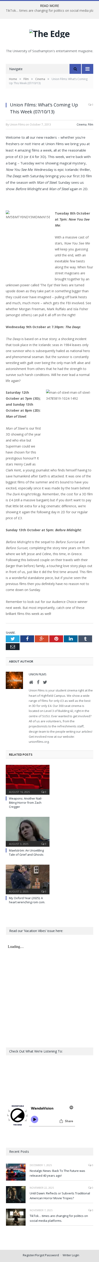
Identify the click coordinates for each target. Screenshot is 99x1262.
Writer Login (71, 1255)
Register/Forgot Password (41, 1255)
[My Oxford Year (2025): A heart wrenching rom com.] (28, 879)
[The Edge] (49, 32)
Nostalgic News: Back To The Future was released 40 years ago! (57, 1173)
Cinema (82, 124)
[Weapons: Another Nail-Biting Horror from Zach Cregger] (28, 779)
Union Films (38, 674)
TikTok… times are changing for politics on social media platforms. (59, 1218)
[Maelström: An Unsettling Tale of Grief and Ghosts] (28, 831)
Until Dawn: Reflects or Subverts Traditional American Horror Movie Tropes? (60, 1195)
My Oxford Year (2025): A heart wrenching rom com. (27, 900)
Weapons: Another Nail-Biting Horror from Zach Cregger (25, 802)
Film (90, 124)
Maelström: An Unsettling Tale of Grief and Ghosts (26, 852)
